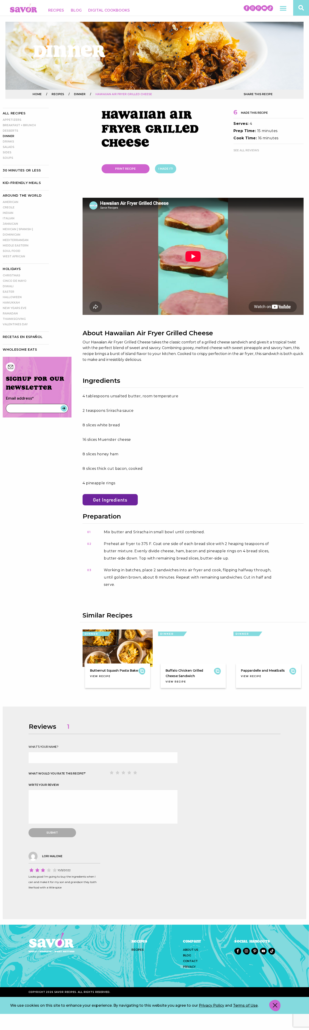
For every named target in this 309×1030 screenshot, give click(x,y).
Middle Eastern (16, 245)
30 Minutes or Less (22, 170)
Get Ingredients (110, 500)
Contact (190, 961)
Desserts (10, 130)
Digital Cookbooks (109, 10)
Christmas (11, 275)
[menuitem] (56, 10)
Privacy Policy (211, 1005)
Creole (8, 207)
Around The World (22, 195)
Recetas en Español (23, 337)
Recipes (56, 10)
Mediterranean (16, 240)
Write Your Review (44, 784)
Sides (7, 152)
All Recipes (14, 113)
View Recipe (100, 676)
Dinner (8, 136)
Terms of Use (245, 1005)
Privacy (189, 966)
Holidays (12, 269)
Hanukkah (11, 302)
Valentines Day (15, 324)
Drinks (8, 141)
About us (190, 949)
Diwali (8, 286)
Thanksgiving (14, 319)
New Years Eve (14, 308)
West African (14, 256)
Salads (8, 147)
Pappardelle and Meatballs (263, 670)
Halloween (12, 297)
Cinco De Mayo (14, 280)
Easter (8, 291)
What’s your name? (43, 746)
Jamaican (10, 223)
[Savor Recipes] (23, 7)
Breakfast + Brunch (19, 125)
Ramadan (10, 313)
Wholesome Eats (20, 349)
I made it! (165, 168)
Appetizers (12, 119)
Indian (8, 213)
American (10, 202)
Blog (76, 10)
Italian (8, 218)
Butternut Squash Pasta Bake (114, 670)
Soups (8, 157)
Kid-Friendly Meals (22, 183)
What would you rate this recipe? (57, 773)
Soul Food (11, 251)
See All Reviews (246, 150)
